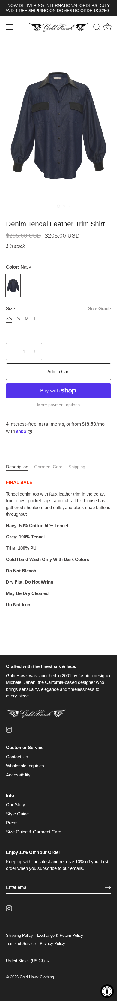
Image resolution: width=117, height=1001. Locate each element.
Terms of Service (21, 943)
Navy (13, 285)
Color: (18, 266)
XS (9, 318)
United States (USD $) (25, 961)
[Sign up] (108, 887)
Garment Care (48, 466)
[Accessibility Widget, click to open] (107, 991)
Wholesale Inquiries (25, 765)
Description (17, 466)
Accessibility (18, 774)
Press (12, 822)
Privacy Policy (52, 943)
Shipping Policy (19, 935)
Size (58, 308)
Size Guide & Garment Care (33, 831)
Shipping (76, 466)
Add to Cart (58, 371)
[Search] (93, 28)
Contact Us (17, 756)
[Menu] (9, 27)
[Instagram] (9, 729)
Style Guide (17, 813)
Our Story (15, 804)
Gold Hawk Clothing (37, 977)
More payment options (58, 405)
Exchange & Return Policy (60, 935)
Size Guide (99, 308)
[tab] (20, 467)
